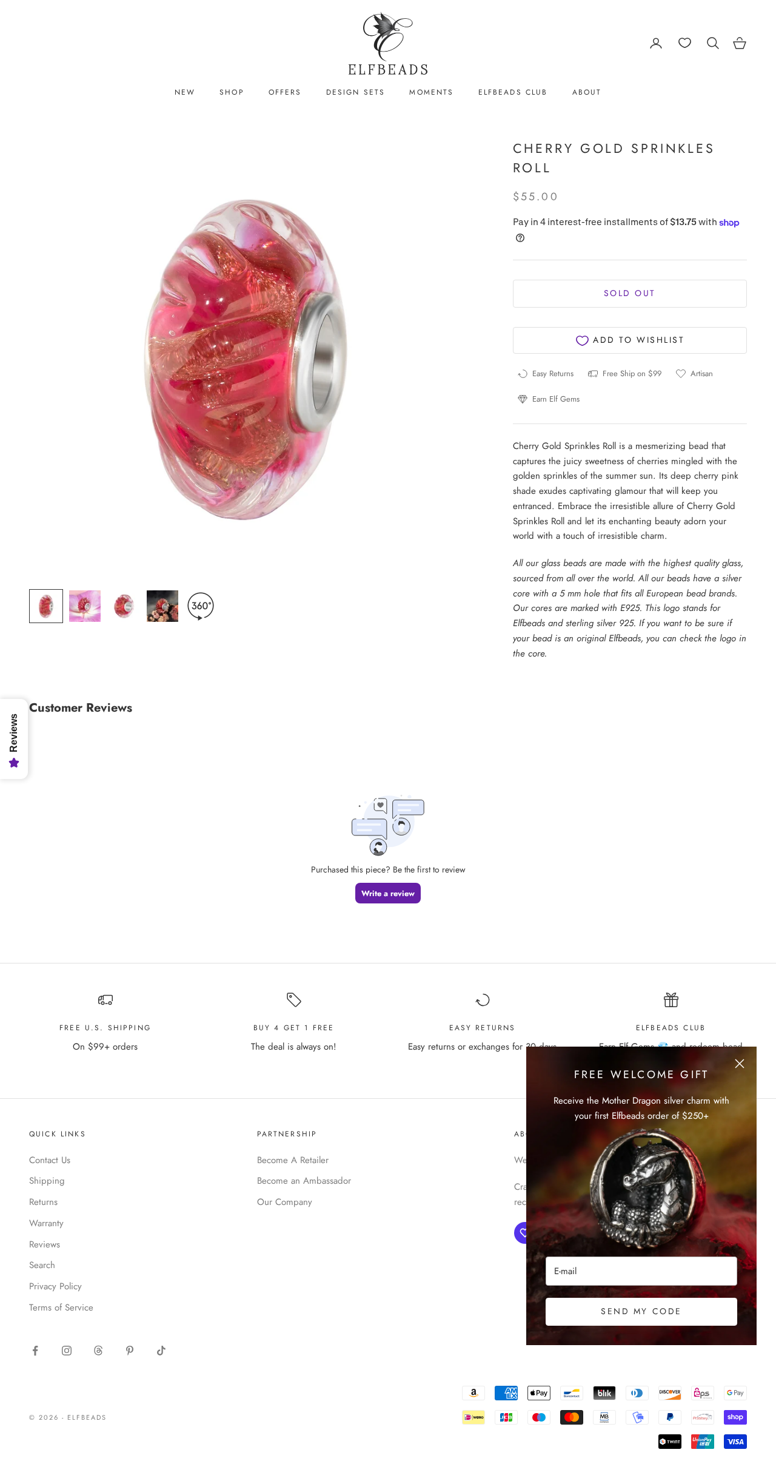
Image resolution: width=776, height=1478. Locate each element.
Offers (285, 92)
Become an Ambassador (304, 1180)
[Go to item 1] (46, 606)
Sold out (630, 294)
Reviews (44, 1244)
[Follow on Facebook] (35, 1351)
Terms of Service (61, 1307)
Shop (231, 92)
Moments (431, 92)
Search (42, 1265)
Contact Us (49, 1160)
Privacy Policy (55, 1286)
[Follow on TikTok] (161, 1351)
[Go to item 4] (162, 606)
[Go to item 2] (85, 606)
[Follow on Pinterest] (130, 1351)
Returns (43, 1202)
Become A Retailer (293, 1160)
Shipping (47, 1180)
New (185, 92)
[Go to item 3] (124, 606)
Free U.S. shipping (105, 1027)
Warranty (46, 1223)
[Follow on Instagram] (67, 1351)
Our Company (284, 1202)
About (587, 92)
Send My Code (641, 1311)
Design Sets (356, 92)
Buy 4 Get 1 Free (294, 1027)
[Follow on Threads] (98, 1351)
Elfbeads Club (513, 92)
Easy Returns (482, 1027)
